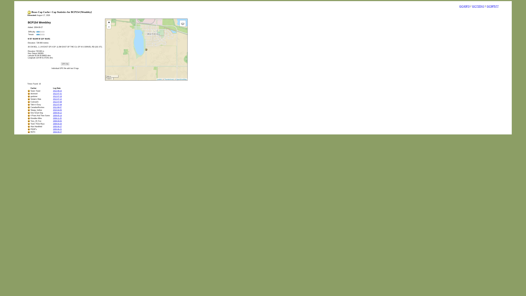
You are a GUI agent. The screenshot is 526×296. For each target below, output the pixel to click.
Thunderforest (169, 79)
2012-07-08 (57, 102)
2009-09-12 (57, 113)
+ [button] (109, 22)
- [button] (109, 27)
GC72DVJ (478, 6)
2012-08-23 (57, 91)
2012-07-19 (57, 96)
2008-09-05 (57, 121)
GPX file (65, 64)
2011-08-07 (57, 107)
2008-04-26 (57, 124)
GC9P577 (493, 6)
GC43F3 (464, 6)
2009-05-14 (57, 116)
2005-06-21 (57, 129)
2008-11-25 (57, 118)
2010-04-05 (57, 110)
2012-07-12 (57, 99)
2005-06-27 (57, 127)
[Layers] (183, 23)
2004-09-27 (57, 132)
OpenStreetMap (181, 79)
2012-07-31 (57, 94)
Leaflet (159, 79)
